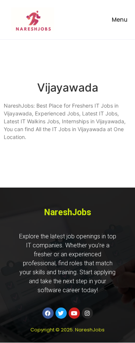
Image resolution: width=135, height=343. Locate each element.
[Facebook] (48, 313)
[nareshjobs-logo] (32, 19)
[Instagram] (87, 313)
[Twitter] (61, 313)
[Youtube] (74, 313)
